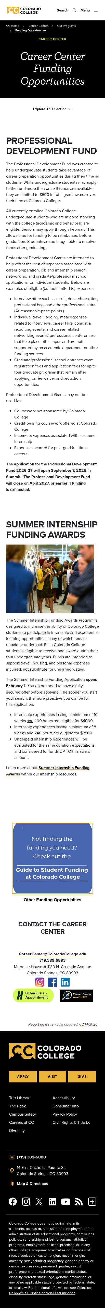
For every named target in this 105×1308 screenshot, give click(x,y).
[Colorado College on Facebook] (12, 1201)
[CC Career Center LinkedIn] (65, 981)
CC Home (12, 25)
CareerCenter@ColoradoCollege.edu (52, 954)
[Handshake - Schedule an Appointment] (33, 995)
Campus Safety (22, 1114)
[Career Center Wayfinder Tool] (73, 995)
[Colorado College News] (79, 1201)
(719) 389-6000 (31, 1157)
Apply (23, 1076)
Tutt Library (19, 1098)
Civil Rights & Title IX (71, 1122)
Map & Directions (32, 1184)
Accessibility (63, 1098)
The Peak (17, 1106)
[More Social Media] (92, 1201)
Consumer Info (65, 1106)
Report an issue (41, 1024)
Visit (52, 1076)
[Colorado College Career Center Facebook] (52, 981)
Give (82, 1076)
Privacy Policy (64, 1114)
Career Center (38, 25)
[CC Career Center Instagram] (39, 981)
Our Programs (66, 25)
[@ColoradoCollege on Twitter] (39, 1201)
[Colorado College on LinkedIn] (52, 1201)
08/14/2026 (88, 1024)
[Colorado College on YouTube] (65, 1201)
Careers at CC (21, 1122)
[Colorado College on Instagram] (26, 1201)
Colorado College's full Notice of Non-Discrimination (50, 1290)
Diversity (17, 1130)
